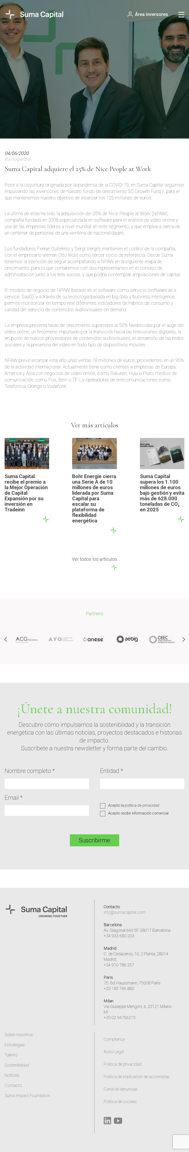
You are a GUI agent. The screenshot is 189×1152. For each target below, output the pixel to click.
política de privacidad (142, 805)
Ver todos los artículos (94, 559)
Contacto (13, 1085)
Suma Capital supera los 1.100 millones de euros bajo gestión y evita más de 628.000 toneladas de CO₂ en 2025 (162, 493)
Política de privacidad (123, 1064)
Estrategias (15, 1044)
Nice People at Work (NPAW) (138, 213)
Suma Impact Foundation (27, 1095)
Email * (14, 797)
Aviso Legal (114, 1051)
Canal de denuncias (121, 1089)
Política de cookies (120, 1101)
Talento (11, 1054)
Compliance (114, 1039)
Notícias (12, 1075)
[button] (183, 639)
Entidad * (111, 770)
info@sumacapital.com (124, 912)
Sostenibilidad (17, 1065)
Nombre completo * (30, 770)
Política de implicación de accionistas (137, 1076)
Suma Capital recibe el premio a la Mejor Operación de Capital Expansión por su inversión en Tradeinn (26, 493)
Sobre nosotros (19, 1034)
